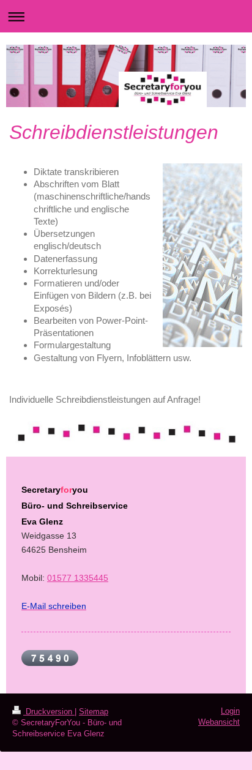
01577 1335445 (77, 578)
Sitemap (93, 711)
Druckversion (49, 711)
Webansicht (219, 722)
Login (230, 711)
